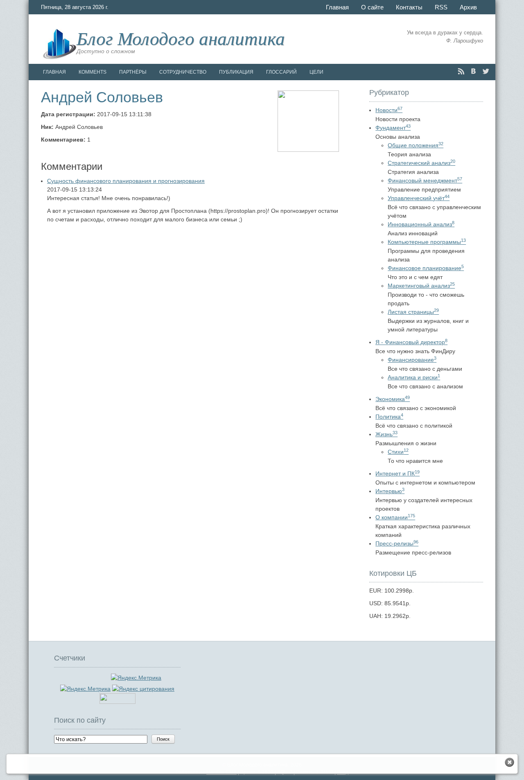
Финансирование (412, 359)
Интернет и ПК (397, 473)
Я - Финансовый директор (411, 342)
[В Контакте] (473, 71)
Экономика (392, 399)
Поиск (163, 739)
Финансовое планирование (426, 268)
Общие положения (415, 145)
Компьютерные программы (427, 242)
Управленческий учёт (418, 198)
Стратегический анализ (421, 163)
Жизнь (386, 434)
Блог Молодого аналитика (181, 37)
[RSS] (461, 71)
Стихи (398, 452)
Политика (389, 416)
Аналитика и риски (414, 377)
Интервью (389, 491)
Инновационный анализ (421, 224)
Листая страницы (413, 312)
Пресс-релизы (396, 543)
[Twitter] (485, 71)
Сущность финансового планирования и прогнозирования (126, 181)
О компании (395, 517)
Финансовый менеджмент (425, 180)
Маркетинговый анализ (421, 285)
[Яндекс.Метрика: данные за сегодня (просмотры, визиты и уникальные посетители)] (85, 689)
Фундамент (393, 127)
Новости (388, 110)
